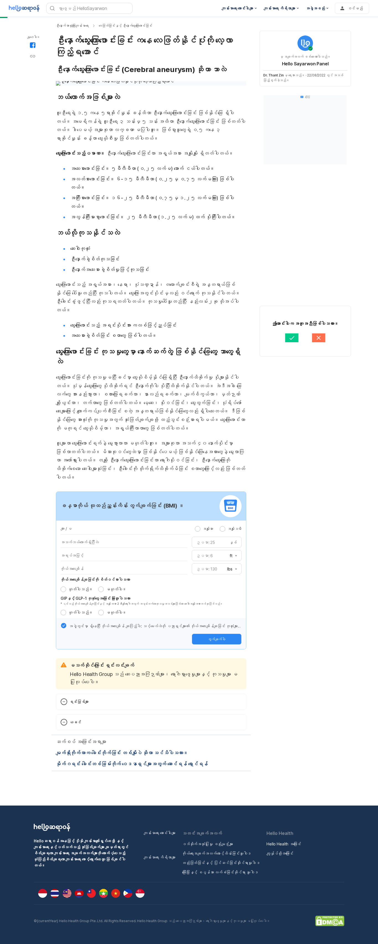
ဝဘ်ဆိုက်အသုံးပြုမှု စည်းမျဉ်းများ (207, 844)
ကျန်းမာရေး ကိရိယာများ (159, 857)
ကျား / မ (66, 528)
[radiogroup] (218, 528)
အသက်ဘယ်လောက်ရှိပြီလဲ (80, 542)
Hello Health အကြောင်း (283, 844)
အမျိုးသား (208, 528)
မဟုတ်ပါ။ (116, 589)
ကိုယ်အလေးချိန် (72, 568)
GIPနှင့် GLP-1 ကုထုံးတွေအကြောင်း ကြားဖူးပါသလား (95, 598)
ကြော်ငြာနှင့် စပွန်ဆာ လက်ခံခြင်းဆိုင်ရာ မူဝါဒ (220, 872)
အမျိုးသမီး (234, 528)
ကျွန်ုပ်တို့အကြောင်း (279, 853)
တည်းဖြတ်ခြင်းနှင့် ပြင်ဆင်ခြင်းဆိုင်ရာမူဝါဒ (221, 862)
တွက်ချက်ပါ (217, 639)
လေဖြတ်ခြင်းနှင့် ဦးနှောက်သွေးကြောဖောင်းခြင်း (125, 26)
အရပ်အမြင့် (72, 555)
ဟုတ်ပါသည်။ (80, 589)
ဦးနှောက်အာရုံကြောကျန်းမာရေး (72, 26)
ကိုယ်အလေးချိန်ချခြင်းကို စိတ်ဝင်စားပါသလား (95, 579)
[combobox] (231, 555)
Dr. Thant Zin (273, 75)
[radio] (197, 529)
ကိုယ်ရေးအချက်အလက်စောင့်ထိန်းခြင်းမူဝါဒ (216, 853)
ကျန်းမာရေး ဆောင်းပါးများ (159, 832)
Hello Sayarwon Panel (305, 63)
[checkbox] (64, 626)
